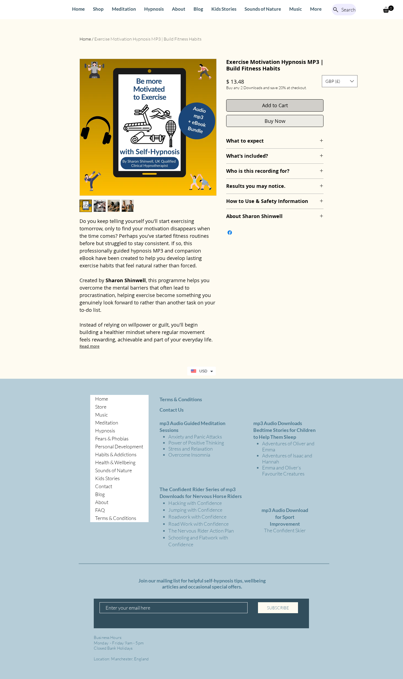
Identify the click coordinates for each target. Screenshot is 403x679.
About (101, 502)
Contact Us (172, 410)
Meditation (106, 423)
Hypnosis (105, 431)
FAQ (100, 510)
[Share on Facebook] (229, 232)
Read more (90, 346)
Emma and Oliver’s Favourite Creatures (283, 471)
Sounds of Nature (113, 470)
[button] (388, 9)
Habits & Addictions (116, 454)
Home (85, 39)
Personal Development (119, 446)
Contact (103, 486)
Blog (100, 494)
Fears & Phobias (112, 438)
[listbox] (339, 81)
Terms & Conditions (115, 518)
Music (101, 415)
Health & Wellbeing (115, 462)
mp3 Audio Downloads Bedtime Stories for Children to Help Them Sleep (284, 430)
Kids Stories (107, 478)
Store (100, 407)
